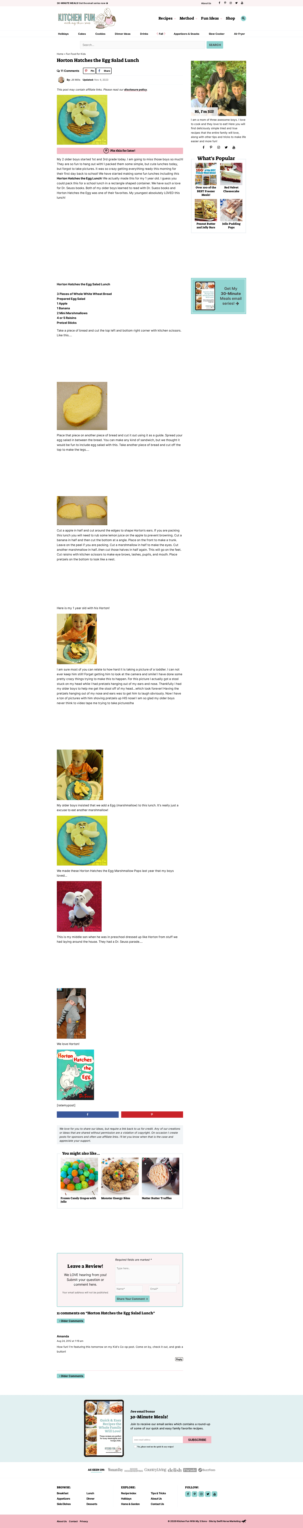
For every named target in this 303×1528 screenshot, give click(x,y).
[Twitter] (236, 2)
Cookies (100, 33)
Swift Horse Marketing (229, 1521)
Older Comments (72, 1321)
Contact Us (157, 1504)
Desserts (91, 1504)
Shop (230, 18)
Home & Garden (130, 1504)
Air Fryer (239, 33)
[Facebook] (219, 2)
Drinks (144, 33)
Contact (73, 1521)
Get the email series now (81, 3)
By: (69, 79)
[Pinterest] (225, 2)
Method (187, 18)
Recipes (165, 18)
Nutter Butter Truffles (157, 1198)
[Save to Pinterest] (152, 1114)
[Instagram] (230, 2)
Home (60, 53)
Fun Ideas (210, 18)
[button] (174, 18)
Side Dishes (64, 1504)
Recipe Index (128, 1493)
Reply (179, 1359)
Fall (161, 33)
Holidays (63, 33)
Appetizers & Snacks (186, 33)
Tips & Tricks (158, 1493)
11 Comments (70, 70)
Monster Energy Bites (115, 1198)
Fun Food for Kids (76, 53)
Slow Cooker (217, 33)
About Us (206, 3)
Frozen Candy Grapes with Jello (78, 1200)
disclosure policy (135, 89)
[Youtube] (242, 2)
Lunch (90, 1493)
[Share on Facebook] (88, 1114)
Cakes (82, 33)
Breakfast (62, 1493)
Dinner (90, 1498)
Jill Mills (75, 79)
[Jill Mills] (61, 79)
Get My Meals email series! (231, 296)
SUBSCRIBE (197, 1440)
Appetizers (63, 1498)
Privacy (84, 1521)
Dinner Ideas (123, 33)
